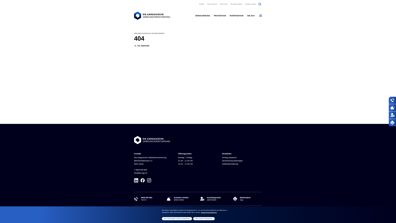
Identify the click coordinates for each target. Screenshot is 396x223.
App (245, 199)
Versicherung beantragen (232, 161)
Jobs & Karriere (212, 4)
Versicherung (202, 16)
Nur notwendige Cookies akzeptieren (177, 218)
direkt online (181, 199)
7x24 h (146, 199)
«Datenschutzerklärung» (209, 212)
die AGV (251, 16)
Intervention (236, 16)
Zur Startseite (143, 46)
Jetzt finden (214, 199)
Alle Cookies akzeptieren (204, 218)
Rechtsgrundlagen (236, 4)
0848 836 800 (141, 170)
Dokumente (223, 4)
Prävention (220, 16)
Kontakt (201, 4)
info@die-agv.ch (140, 173)
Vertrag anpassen (229, 158)
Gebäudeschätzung (230, 164)
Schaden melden (250, 4)
